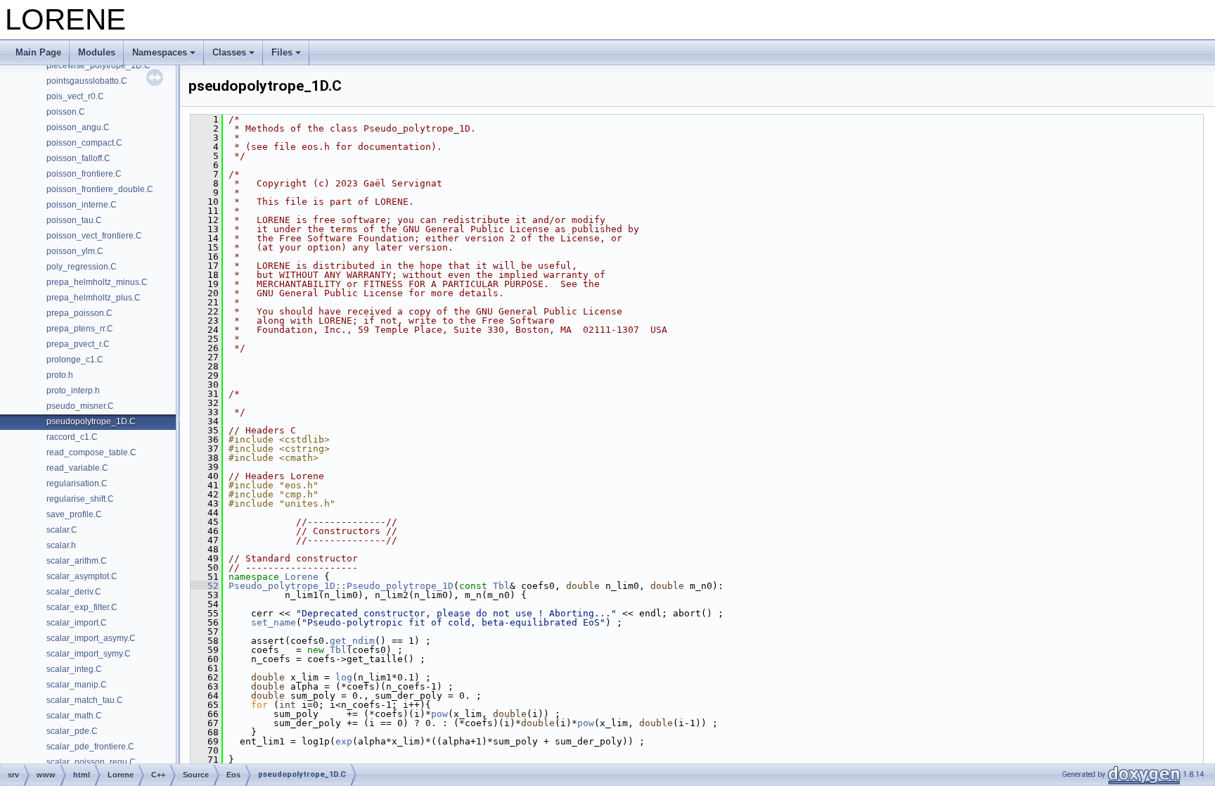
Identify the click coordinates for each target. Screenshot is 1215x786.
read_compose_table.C (91, 452)
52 (205, 586)
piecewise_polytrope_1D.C (98, 65)
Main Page (38, 52)
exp (343, 741)
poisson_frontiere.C (84, 174)
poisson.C (65, 112)
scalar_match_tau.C (84, 700)
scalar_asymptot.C (81, 576)
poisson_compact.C (84, 143)
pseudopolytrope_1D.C (91, 421)
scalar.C (61, 530)
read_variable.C (77, 468)
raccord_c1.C (72, 437)
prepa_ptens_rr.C (79, 329)
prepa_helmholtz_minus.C (97, 282)
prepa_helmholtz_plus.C (93, 298)
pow (439, 714)
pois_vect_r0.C (75, 96)
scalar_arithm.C (76, 561)
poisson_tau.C (74, 220)
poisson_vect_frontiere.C (94, 236)
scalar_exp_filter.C (81, 607)
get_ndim (352, 640)
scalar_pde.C (72, 731)
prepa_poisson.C (79, 313)
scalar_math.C (74, 716)
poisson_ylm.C (74, 251)
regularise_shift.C (80, 499)
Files (281, 52)
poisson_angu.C (78, 127)
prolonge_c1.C (74, 360)
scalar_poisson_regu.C (91, 762)
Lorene (302, 576)
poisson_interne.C (81, 205)
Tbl (501, 586)
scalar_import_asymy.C (91, 638)
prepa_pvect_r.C (78, 344)
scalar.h (61, 545)
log (343, 677)
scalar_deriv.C (73, 592)
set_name (273, 622)
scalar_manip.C (76, 685)
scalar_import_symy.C (88, 654)
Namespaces (159, 52)
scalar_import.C (76, 623)
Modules (96, 52)
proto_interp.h (73, 390)
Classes (229, 52)
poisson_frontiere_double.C (99, 189)
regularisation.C (77, 483)
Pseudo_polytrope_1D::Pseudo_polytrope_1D (341, 586)
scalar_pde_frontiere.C (90, 747)
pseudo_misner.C (80, 406)
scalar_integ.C (74, 669)
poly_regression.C (81, 267)
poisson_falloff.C (78, 158)
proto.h (59, 375)
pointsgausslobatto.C (86, 81)
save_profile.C (74, 514)
